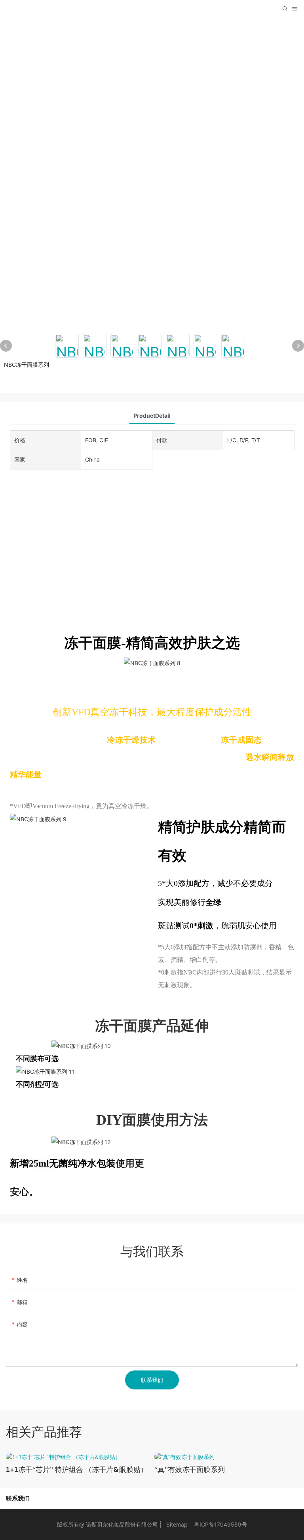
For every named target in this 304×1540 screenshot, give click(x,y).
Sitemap (177, 1524)
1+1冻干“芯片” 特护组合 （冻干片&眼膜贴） (77, 1469)
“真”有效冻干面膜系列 (189, 1469)
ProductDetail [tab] (152, 415)
